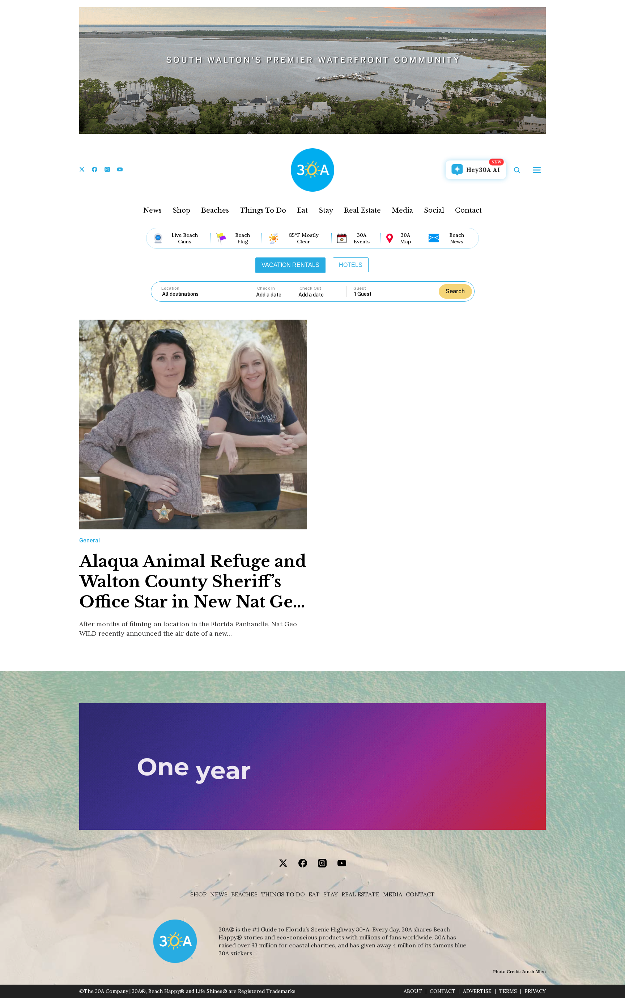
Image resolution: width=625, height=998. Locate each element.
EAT (314, 894)
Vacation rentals (290, 265)
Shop (181, 210)
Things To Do (263, 210)
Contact (468, 210)
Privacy (535, 991)
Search (455, 291)
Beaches (215, 210)
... (277, 294)
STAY (330, 894)
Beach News (456, 238)
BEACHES (244, 894)
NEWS (219, 894)
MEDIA (392, 894)
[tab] (290, 265)
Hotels (350, 265)
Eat (302, 210)
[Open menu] (537, 170)
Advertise (477, 991)
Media (402, 210)
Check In (266, 288)
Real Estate (362, 210)
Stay (326, 210)
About (413, 991)
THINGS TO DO (283, 894)
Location (170, 288)
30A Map (405, 238)
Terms (508, 991)
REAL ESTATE (360, 894)
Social (434, 210)
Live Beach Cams (184, 238)
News (152, 210)
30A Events (361, 238)
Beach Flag (242, 238)
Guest (359, 288)
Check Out (310, 288)
